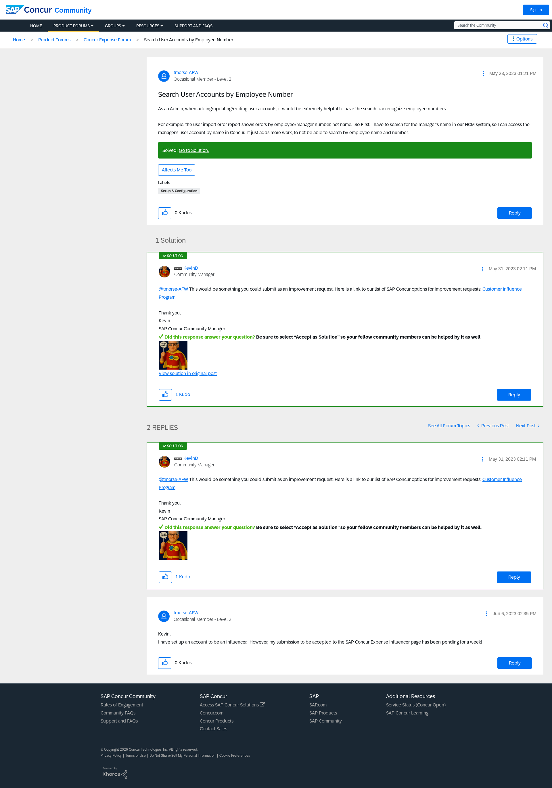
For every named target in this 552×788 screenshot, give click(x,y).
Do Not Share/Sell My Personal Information (183, 756)
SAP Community (325, 721)
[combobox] (502, 25)
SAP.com (318, 704)
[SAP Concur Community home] (29, 9)
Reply (515, 212)
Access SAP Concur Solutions (230, 704)
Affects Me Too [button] (176, 169)
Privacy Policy (111, 756)
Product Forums (54, 39)
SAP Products (323, 712)
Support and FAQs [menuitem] (193, 26)
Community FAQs (118, 712)
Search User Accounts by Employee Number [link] (188, 39)
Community (73, 10)
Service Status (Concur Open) (416, 704)
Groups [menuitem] (113, 26)
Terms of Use (135, 756)
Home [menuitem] (36, 26)
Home (19, 39)
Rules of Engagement (122, 704)
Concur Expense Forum (107, 39)
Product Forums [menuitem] (71, 26)
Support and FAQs (119, 721)
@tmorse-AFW (173, 289)
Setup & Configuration (179, 191)
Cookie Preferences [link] (234, 756)
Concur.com (211, 712)
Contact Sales (213, 728)
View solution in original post (188, 373)
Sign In (536, 9)
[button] (483, 73)
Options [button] (524, 38)
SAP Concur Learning (407, 712)
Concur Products (216, 721)
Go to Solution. (194, 150)
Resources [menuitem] (147, 26)
